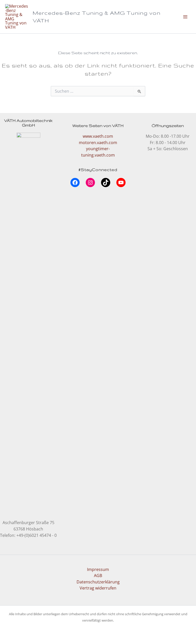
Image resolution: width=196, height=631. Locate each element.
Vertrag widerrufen (98, 588)
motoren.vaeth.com (98, 142)
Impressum (98, 569)
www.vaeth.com (98, 136)
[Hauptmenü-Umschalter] (185, 16)
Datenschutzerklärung (98, 582)
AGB (98, 575)
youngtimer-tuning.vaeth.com (98, 152)
